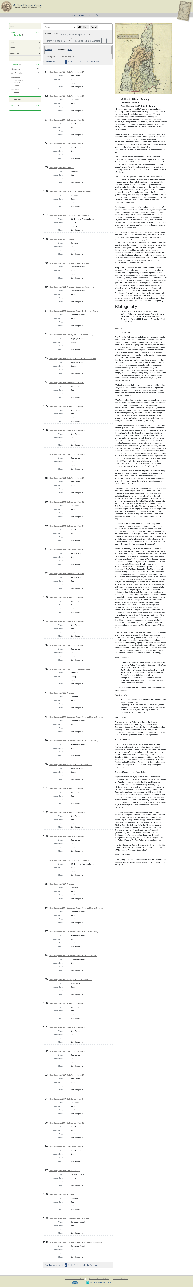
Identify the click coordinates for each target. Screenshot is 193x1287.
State (12, 26)
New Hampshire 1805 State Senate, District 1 (66, 383)
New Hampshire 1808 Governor (61, 1195)
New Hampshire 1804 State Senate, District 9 (66, 144)
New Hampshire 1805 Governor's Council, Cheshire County (72, 263)
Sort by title (51, 57)
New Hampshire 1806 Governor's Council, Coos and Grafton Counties (76, 717)
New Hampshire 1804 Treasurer (61, 168)
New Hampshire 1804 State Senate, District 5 (66, 72)
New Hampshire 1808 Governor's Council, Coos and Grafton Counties (76, 1242)
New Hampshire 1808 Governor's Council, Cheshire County (72, 1218)
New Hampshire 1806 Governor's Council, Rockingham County (73, 741)
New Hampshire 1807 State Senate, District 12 (67, 1051)
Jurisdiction (14, 53)
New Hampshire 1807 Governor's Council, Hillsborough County (73, 932)
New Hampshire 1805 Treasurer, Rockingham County (70, 669)
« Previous (48, 50)
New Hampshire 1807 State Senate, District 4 (66, 1099)
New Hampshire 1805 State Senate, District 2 (66, 478)
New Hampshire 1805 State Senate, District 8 (66, 621)
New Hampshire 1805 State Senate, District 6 (66, 574)
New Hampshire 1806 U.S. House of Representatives (69, 860)
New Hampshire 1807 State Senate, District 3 (66, 1075)
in (75, 26)
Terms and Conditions (120, 1279)
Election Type (15, 99)
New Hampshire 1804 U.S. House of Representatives (69, 215)
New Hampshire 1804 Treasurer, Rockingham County (70, 192)
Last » (97, 61)
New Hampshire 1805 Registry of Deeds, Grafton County (71, 335)
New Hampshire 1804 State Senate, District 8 (66, 120)
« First (45, 61)
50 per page (67, 57)
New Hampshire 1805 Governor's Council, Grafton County (71, 287)
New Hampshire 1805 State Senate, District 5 (66, 550)
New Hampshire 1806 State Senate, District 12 (67, 812)
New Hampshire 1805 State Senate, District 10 (67, 407)
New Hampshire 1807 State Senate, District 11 (67, 1027)
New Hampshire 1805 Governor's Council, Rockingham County (73, 311)
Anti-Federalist (17, 73)
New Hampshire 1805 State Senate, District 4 (66, 526)
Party (12, 58)
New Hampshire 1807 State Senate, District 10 (67, 1004)
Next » (70, 50)
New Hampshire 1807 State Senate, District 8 (66, 1123)
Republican (15, 69)
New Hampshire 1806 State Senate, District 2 (66, 836)
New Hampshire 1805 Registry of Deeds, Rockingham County (73, 359)
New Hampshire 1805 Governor (61, 239)
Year (12, 42)
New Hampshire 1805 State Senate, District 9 (66, 645)
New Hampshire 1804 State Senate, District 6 (66, 96)
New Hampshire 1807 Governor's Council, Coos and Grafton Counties (76, 908)
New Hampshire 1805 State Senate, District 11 (67, 430)
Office (12, 47)
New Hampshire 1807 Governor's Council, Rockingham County (73, 956)
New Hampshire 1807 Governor (61, 884)
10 (84, 61)
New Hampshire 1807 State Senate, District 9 (66, 1147)
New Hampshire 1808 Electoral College (64, 1171)
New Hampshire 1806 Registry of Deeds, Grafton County (71, 765)
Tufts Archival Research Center (99, 1279)
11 (88, 61)
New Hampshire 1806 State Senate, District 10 (67, 789)
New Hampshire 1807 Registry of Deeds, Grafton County (71, 980)
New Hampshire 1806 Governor (61, 693)
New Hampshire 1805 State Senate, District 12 (67, 454)
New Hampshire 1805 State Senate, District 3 (66, 502)
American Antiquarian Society (74, 1279)
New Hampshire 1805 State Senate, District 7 (66, 598)
